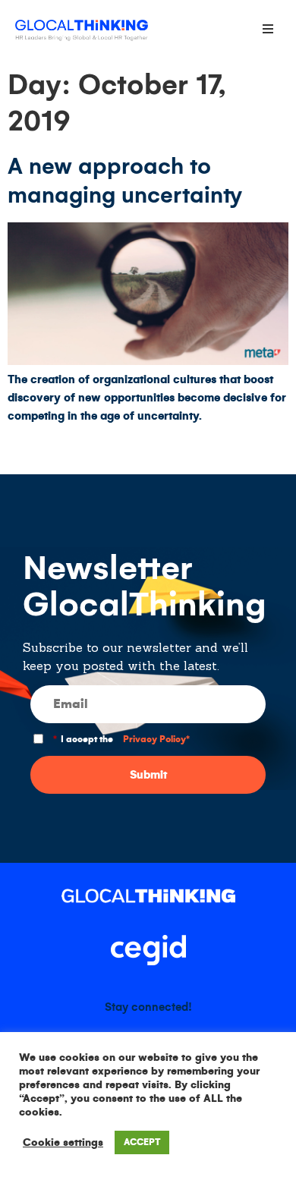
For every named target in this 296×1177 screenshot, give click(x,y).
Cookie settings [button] (63, 1142)
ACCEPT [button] (142, 1142)
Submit (148, 775)
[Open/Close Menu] (267, 28)
